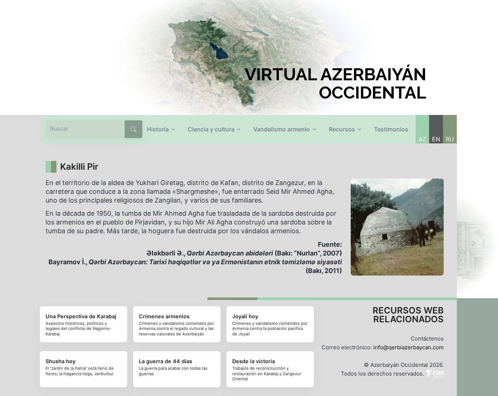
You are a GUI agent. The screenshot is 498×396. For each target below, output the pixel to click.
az (422, 139)
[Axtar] (133, 129)
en (436, 139)
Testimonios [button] (391, 129)
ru (450, 139)
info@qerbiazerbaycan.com (408, 347)
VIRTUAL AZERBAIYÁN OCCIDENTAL (335, 83)
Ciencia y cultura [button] (211, 129)
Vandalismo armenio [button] (281, 129)
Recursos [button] (342, 129)
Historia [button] (158, 129)
